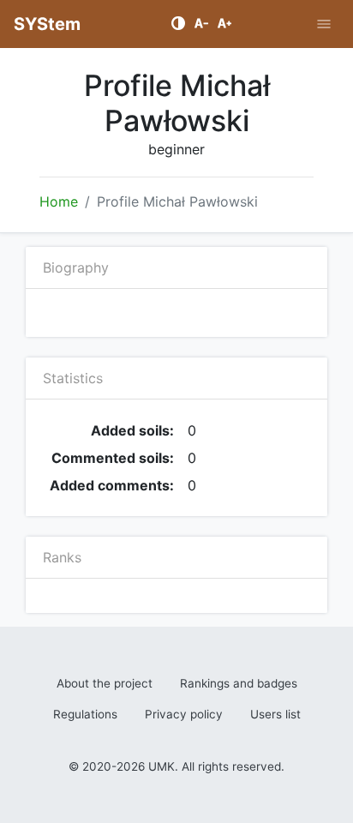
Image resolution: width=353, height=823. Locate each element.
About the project (105, 683)
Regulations (85, 714)
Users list (275, 714)
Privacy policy (184, 714)
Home (58, 201)
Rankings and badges (238, 683)
